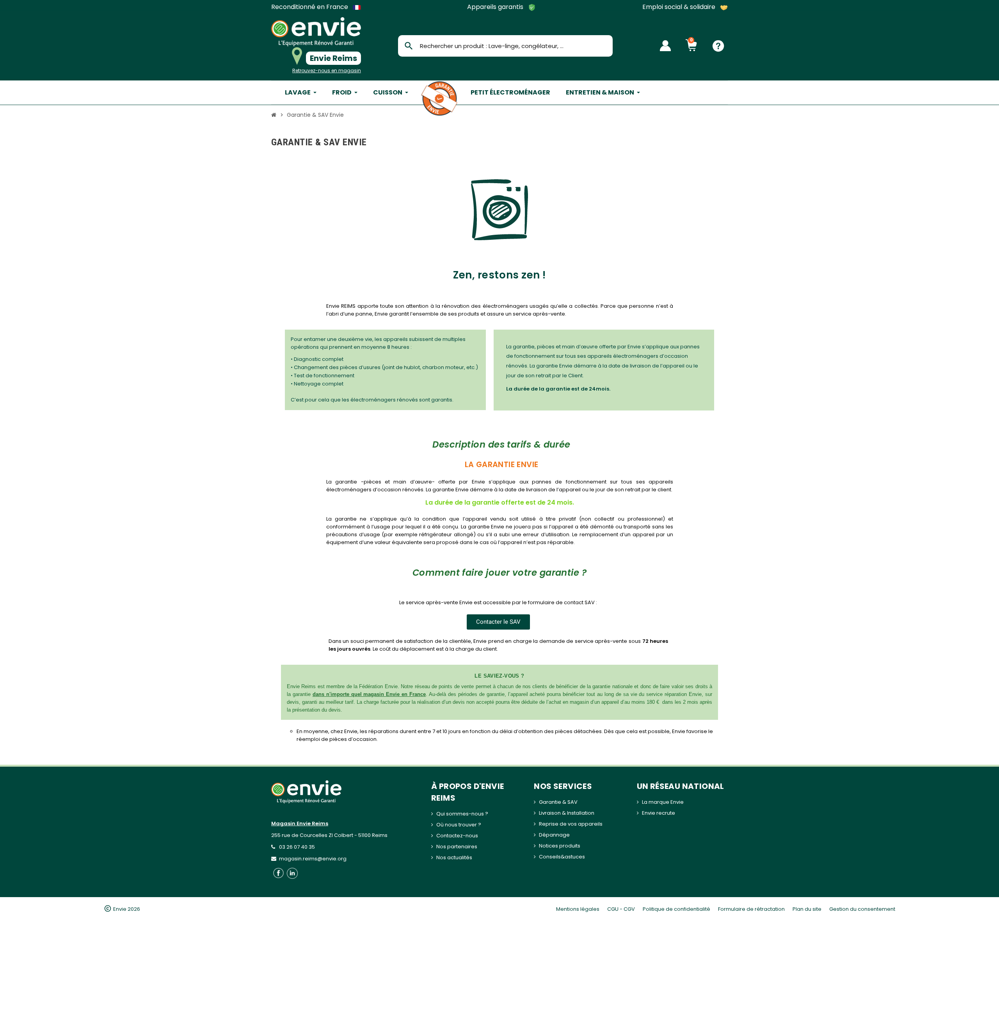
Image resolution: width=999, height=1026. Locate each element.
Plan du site (807, 909)
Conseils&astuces (562, 856)
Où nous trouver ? (458, 824)
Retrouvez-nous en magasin (326, 70)
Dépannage (554, 835)
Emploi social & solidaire (679, 7)
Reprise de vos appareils (571, 824)
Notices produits (559, 845)
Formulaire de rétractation (751, 909)
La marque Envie (663, 802)
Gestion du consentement (862, 909)
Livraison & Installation (566, 813)
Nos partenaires (456, 846)
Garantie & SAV (558, 802)
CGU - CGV (621, 909)
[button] (498, 622)
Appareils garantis (496, 7)
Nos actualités (454, 857)
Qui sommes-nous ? (462, 813)
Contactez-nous (457, 835)
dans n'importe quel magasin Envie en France (369, 694)
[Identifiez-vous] (665, 46)
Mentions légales (577, 909)
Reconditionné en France (310, 7)
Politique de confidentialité (676, 909)
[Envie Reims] (316, 32)
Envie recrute (658, 813)
